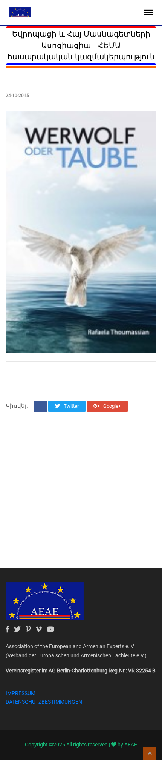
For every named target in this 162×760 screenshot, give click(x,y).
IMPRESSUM (20, 693)
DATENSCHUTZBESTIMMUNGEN (44, 702)
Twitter (71, 406)
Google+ (111, 406)
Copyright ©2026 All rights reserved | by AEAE (81, 745)
